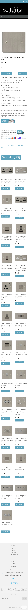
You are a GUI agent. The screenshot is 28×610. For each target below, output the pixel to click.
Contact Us (14, 548)
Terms (14, 563)
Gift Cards (14, 552)
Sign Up (24, 598)
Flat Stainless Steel (9, 22)
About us (14, 550)
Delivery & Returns (14, 556)
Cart (26, 1)
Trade (14, 558)
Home (2, 22)
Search (14, 559)
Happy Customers (14, 554)
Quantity (2, 67)
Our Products (14, 561)
